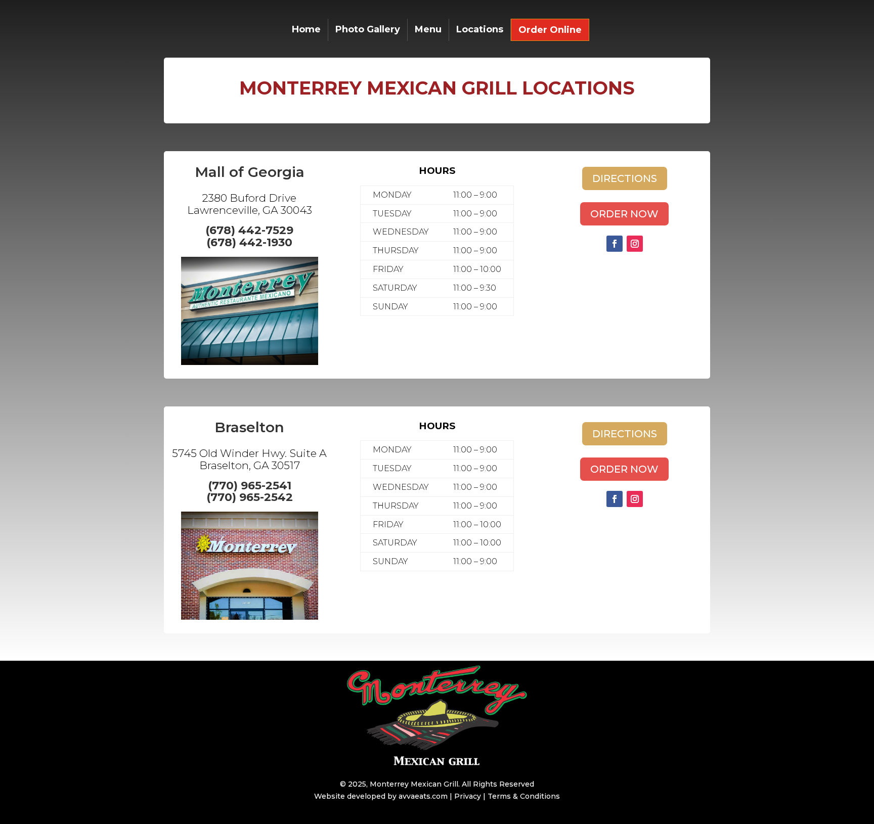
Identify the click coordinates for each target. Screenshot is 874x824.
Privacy (467, 796)
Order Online (550, 30)
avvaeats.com (423, 796)
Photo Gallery (367, 30)
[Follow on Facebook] (614, 244)
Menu (428, 30)
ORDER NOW (624, 214)
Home (306, 30)
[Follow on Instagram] (635, 244)
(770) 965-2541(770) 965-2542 (249, 492)
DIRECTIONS (624, 178)
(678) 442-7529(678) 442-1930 (249, 236)
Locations (479, 30)
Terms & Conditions (524, 796)
